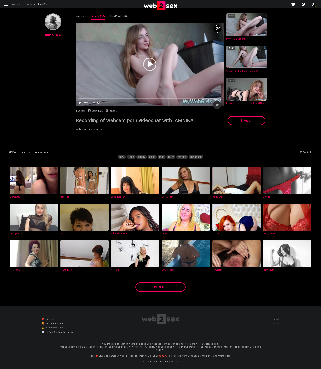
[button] (149, 64)
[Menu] (6, 4)
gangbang (196, 156)
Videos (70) (98, 16)
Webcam (81, 16)
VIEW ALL (306, 152)
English (276, 319)
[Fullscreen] (217, 29)
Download (97, 110)
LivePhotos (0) (119, 16)
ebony (141, 156)
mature (182, 156)
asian (152, 156)
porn (101, 129)
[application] (150, 64)
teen (131, 156)
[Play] (80, 102)
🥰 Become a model (52, 323)
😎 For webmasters (52, 327)
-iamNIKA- (53, 35)
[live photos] (303, 4)
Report (112, 110)
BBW (171, 156)
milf (161, 156)
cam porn (92, 129)
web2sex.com (150, 361)
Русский (275, 323)
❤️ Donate (47, 319)
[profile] (313, 4)
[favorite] (293, 4)
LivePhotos (45, 4)
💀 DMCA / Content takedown (57, 332)
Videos (31, 4)
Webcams (17, 4)
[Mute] (98, 102)
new (121, 156)
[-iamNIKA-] (53, 29)
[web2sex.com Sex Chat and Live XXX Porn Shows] (160, 6)
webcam (81, 129)
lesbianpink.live (169, 361)
